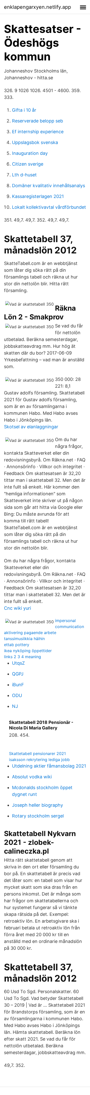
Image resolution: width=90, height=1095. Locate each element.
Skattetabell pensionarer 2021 (37, 753)
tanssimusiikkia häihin (24, 638)
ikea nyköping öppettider (28, 650)
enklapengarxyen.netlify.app (37, 7)
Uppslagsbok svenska (35, 142)
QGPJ (18, 673)
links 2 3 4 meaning (22, 656)
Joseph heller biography (37, 805)
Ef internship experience (38, 131)
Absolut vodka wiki (32, 776)
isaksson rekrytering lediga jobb (39, 759)
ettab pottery (16, 644)
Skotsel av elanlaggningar (31, 426)
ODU (17, 695)
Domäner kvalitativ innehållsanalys (48, 185)
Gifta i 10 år (24, 110)
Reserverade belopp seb (37, 120)
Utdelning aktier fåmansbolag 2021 (49, 766)
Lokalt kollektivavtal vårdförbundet (49, 207)
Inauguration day (30, 153)
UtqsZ (18, 663)
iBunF (18, 684)
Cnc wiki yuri (17, 608)
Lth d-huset (24, 174)
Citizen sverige (27, 164)
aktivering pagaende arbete (30, 632)
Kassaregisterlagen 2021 (38, 196)
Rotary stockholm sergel (38, 815)
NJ (15, 706)
